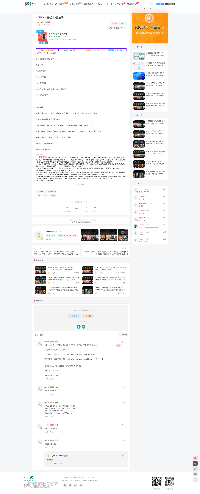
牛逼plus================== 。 (150, 227)
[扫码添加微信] (195, 474)
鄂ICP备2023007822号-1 (90, 480)
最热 (41, 335)
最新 (36, 335)
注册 (89, 316)
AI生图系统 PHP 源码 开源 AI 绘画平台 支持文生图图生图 (156, 65)
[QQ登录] (79, 327)
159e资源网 (78, 480)
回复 (51, 379)
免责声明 (74, 477)
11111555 (142, 220)
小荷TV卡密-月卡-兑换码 (50, 17)
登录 (75, 316)
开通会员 (171, 4)
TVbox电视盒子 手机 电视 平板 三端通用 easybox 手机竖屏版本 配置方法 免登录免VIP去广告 (62, 289)
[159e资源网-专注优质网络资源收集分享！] (30, 478)
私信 (123, 23)
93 (49, 235)
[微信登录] (83, 327)
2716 (54, 235)
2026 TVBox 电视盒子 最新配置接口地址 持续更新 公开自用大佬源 (110, 268)
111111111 (142, 199)
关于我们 (91, 477)
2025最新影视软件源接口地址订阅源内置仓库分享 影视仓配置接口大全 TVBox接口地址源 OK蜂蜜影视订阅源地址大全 (110, 279)
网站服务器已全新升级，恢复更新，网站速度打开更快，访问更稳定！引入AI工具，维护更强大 (156, 76)
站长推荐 (53, 191)
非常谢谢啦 (143, 206)
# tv (39, 195)
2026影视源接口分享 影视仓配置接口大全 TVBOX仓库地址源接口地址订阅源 (62, 268)
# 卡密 (45, 195)
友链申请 (65, 477)
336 (61, 235)
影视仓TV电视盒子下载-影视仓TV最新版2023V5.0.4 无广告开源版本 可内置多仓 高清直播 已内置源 (111, 289)
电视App (42, 191)
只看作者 (123, 334)
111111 (141, 213)
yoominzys (142, 203)
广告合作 (82, 477)
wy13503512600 (57, 456)
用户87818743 (143, 189)
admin (43, 22)
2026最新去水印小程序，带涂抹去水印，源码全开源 (155, 55)
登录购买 (44, 43)
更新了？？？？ (144, 192)
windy (141, 232)
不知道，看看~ (144, 242)
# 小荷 (53, 195)
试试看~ (141, 235)
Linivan (141, 196)
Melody (141, 225)
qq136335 (142, 218)
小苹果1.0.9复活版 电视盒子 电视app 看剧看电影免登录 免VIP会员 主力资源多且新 (63, 278)
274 (67, 235)
